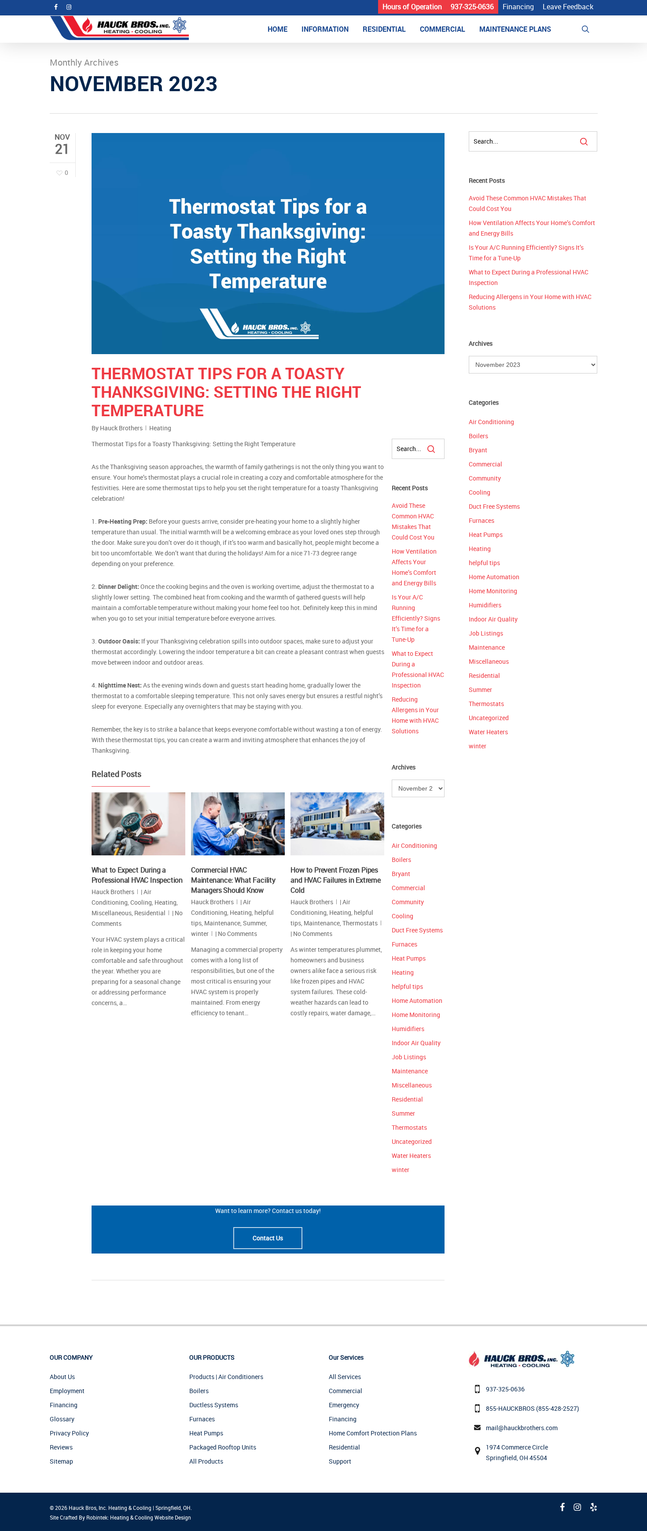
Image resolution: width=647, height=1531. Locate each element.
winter (200, 933)
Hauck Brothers (121, 428)
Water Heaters (411, 1155)
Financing (63, 1405)
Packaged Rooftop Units (222, 1447)
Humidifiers (408, 1028)
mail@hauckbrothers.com (522, 1428)
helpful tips (407, 986)
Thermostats (360, 923)
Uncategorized (412, 1141)
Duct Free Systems (417, 930)
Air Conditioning (414, 845)
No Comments (237, 933)
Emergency (344, 1405)
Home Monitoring (416, 1014)
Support (340, 1461)
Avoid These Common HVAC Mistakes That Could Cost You (413, 521)
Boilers (401, 859)
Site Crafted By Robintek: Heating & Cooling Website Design (120, 1517)
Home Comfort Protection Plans (373, 1433)
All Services (345, 1376)
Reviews (61, 1447)
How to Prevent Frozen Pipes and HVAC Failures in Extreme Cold (335, 880)
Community (408, 902)
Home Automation (417, 1000)
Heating (160, 428)
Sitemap (61, 1461)
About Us (62, 1376)
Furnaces (404, 944)
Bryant (401, 873)
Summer (254, 923)
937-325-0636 (505, 1389)
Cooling (141, 902)
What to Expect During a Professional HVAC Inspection (137, 875)
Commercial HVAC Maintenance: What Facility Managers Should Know (233, 880)
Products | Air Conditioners (226, 1376)
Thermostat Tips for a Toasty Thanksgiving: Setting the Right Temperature (226, 391)
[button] (267, 1238)
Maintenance (222, 923)
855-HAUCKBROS (510, 1408)
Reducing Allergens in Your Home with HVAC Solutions (415, 715)
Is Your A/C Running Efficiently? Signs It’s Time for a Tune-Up (416, 618)
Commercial (408, 888)
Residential (149, 913)
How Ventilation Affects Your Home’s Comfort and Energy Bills (414, 567)
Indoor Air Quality (416, 1043)
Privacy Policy (69, 1433)
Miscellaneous (112, 913)
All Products (206, 1461)
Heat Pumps (409, 958)
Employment (67, 1391)
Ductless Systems (213, 1405)
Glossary (62, 1419)
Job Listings (409, 1057)
